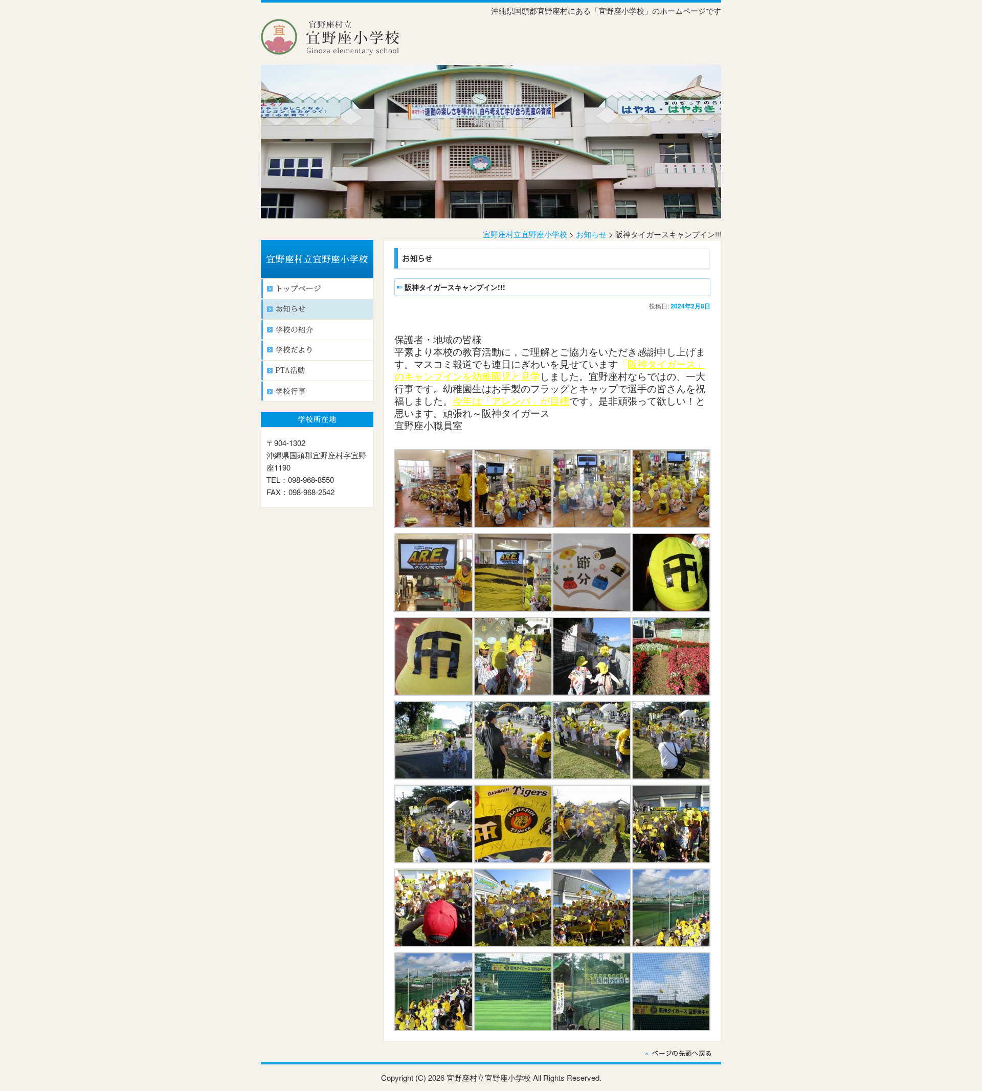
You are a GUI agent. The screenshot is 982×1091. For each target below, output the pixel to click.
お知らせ (591, 234)
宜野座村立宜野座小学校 (525, 234)
